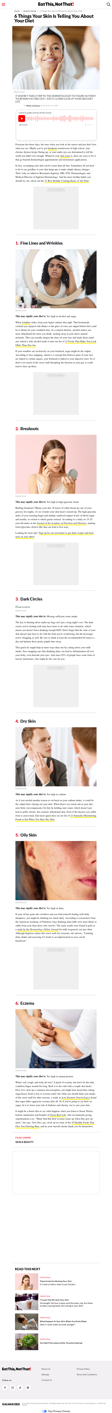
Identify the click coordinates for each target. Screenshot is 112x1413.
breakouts (52, 148)
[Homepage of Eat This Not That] (16, 1369)
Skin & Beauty (24, 1141)
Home (17, 11)
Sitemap (45, 1374)
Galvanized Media (41, 1403)
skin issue (65, 155)
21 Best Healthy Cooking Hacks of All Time (67, 180)
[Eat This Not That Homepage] (56, 4)
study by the (38, 929)
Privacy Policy (83, 1369)
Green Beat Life (58, 1114)
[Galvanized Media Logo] (11, 1404)
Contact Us (46, 1380)
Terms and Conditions (87, 1374)
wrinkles (26, 322)
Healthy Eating (29, 11)
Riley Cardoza (33, 106)
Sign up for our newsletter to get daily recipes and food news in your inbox (54, 534)
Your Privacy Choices (59, 1411)
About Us (45, 1369)
